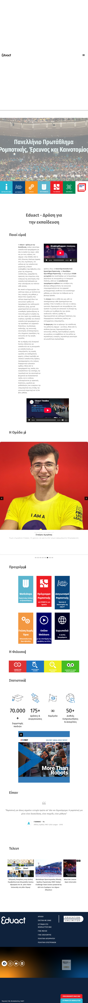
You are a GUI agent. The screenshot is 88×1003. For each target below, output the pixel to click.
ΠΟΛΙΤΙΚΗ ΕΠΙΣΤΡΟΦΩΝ (47, 942)
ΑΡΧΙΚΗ (40, 917)
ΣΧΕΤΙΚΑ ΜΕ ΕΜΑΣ (44, 920)
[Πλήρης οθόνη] (74, 260)
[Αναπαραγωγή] (47, 260)
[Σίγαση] (71, 260)
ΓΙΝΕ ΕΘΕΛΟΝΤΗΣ (44, 935)
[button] (83, 55)
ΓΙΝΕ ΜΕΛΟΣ (42, 931)
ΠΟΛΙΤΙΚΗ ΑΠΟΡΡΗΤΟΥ (46, 939)
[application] (60, 253)
